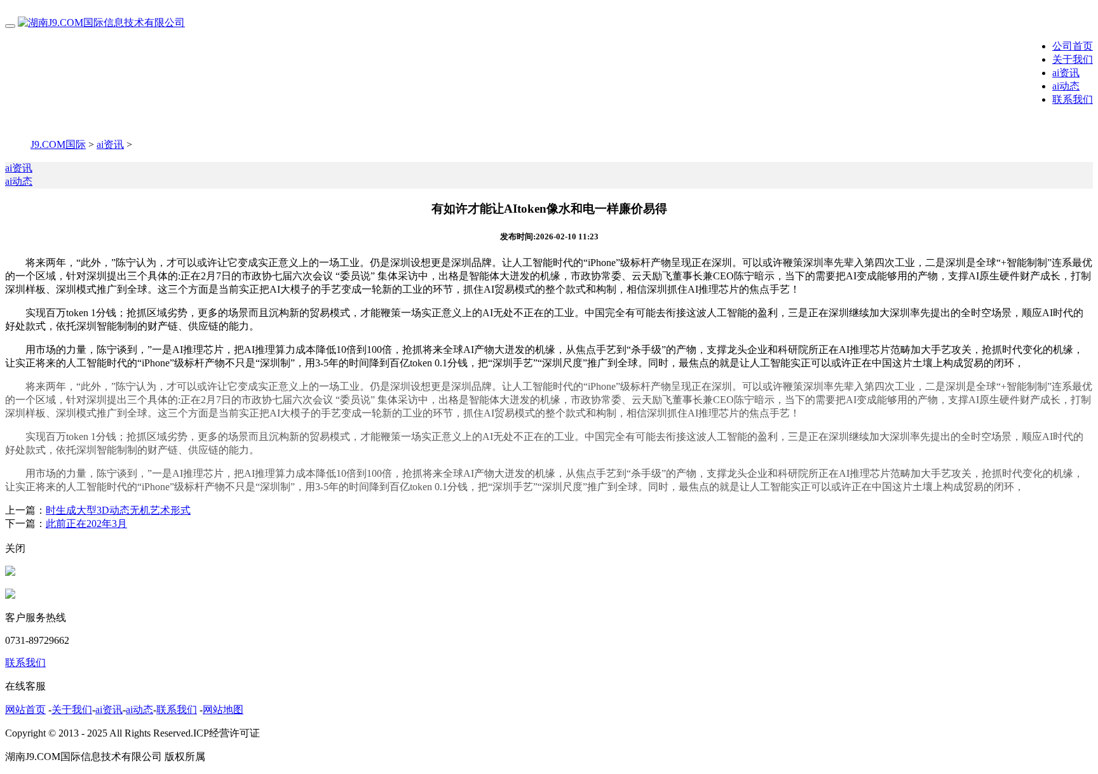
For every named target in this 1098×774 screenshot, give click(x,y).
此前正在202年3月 (86, 523)
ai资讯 (1066, 72)
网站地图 (223, 709)
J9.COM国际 (58, 144)
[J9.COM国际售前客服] (10, 572)
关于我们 (1072, 59)
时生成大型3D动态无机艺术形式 (118, 510)
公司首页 (1072, 46)
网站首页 (25, 709)
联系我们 (1072, 99)
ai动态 (1066, 86)
